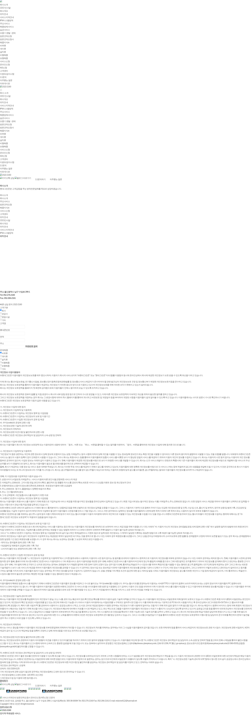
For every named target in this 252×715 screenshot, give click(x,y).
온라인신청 (5, 64)
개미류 (3, 49)
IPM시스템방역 (6, 20)
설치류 (3, 52)
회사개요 (4, 11)
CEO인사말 (5, 220)
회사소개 (4, 5)
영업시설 (6, 317)
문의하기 (4, 681)
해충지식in (4, 42)
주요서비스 (5, 23)
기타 (4, 320)
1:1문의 (3, 77)
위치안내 (4, 14)
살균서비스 (5, 30)
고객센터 (4, 71)
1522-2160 (6, 87)
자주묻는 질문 (6, 80)
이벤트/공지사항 (7, 74)
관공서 (5, 314)
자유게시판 (5, 83)
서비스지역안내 (7, 17)
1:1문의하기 (40, 179)
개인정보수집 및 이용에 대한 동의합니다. (19, 678)
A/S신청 (3, 68)
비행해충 (4, 55)
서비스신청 (5, 61)
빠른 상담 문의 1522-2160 (11, 304)
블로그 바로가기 (24, 178)
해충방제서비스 (7, 27)
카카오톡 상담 (8, 178)
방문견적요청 (6, 36)
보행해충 (4, 58)
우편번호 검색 (31, 346)
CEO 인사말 (5, 8)
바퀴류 (3, 46)
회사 (4, 311)
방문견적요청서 (7, 39)
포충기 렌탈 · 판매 (7, 33)
